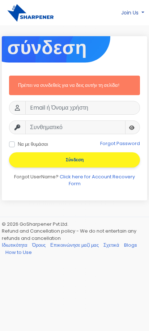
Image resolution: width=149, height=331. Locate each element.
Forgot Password (120, 143)
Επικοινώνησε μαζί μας (75, 245)
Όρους (39, 245)
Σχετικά (111, 245)
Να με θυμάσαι (33, 144)
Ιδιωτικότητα (15, 245)
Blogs (130, 245)
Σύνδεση (75, 160)
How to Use (18, 252)
